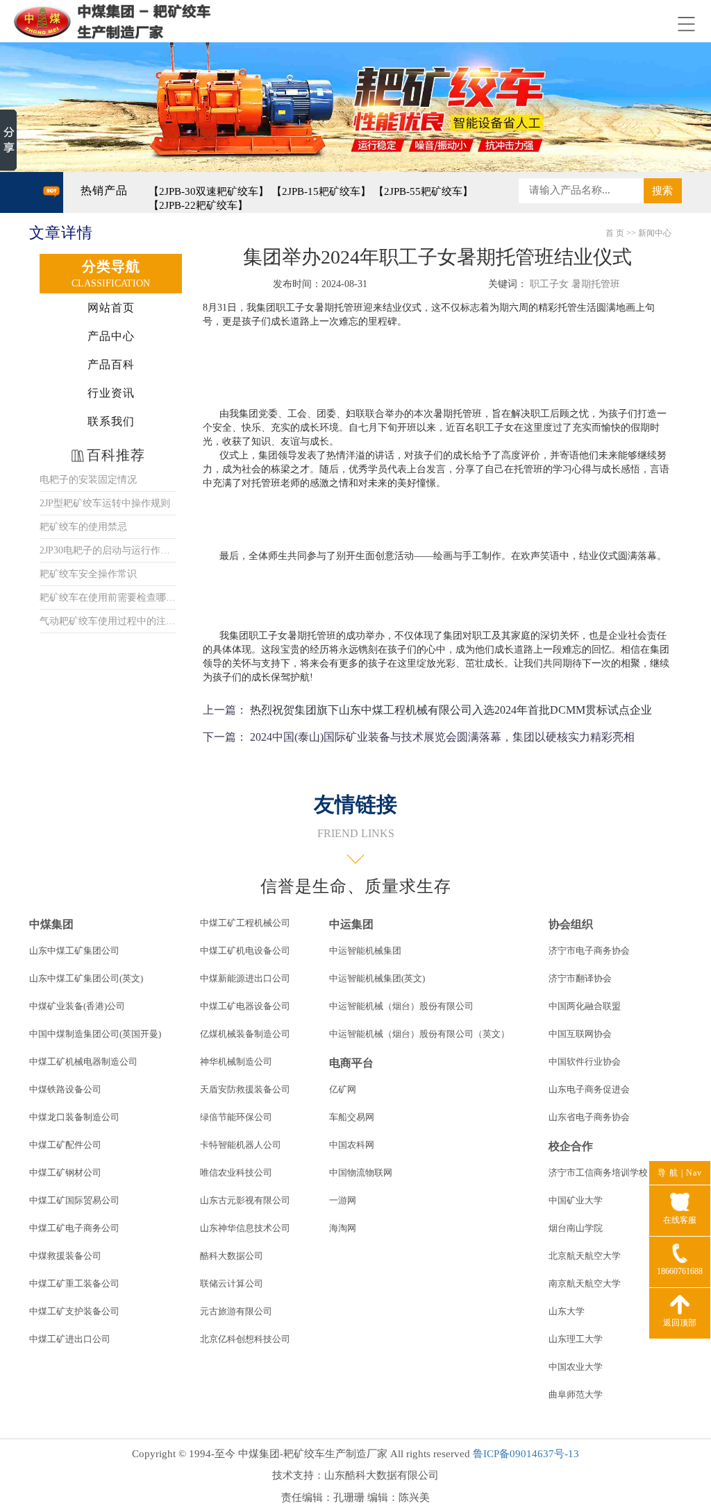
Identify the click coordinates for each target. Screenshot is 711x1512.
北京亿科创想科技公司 (245, 1339)
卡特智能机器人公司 (240, 1145)
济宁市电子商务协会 (589, 950)
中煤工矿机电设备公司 (245, 950)
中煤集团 (51, 924)
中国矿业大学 (576, 1200)
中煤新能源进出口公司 (245, 978)
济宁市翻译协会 (580, 978)
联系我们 (111, 421)
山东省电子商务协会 (589, 1117)
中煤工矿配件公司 (65, 1145)
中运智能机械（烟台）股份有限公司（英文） (419, 1034)
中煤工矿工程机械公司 (245, 923)
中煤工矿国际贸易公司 (74, 1200)
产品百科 (111, 364)
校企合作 (571, 1146)
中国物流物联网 (360, 1172)
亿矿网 (342, 1089)
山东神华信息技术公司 (245, 1228)
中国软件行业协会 (585, 1061)
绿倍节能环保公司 (236, 1117)
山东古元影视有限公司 (245, 1200)
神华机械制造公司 (236, 1061)
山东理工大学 (576, 1339)
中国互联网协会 (580, 1034)
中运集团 (351, 924)
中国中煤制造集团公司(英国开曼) (95, 1034)
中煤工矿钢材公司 (65, 1172)
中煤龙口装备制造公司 (74, 1117)
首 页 (614, 233)
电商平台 (351, 1063)
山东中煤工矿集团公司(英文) (86, 978)
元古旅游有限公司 (236, 1311)
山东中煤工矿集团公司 (74, 950)
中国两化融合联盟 (585, 1006)
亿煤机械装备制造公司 (245, 1034)
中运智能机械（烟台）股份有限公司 (401, 1006)
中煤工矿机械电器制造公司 (83, 1061)
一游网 (342, 1200)
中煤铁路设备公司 (65, 1089)
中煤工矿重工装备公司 (74, 1283)
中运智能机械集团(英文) (377, 978)
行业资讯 (111, 393)
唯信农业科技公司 (236, 1172)
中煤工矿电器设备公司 (245, 1006)
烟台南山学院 (576, 1228)
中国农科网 (351, 1145)
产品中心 (111, 336)
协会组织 (571, 924)
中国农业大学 (576, 1366)
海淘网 (342, 1228)
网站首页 (111, 307)
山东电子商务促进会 (589, 1089)
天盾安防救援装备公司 (245, 1089)
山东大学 (567, 1311)
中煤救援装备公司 (65, 1256)
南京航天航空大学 (585, 1283)
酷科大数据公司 (231, 1256)
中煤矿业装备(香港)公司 (77, 1006)
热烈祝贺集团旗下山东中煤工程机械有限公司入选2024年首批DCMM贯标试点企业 (451, 710)
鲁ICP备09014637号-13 (526, 1453)
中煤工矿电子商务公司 (74, 1228)
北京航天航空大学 (585, 1256)
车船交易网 (351, 1117)
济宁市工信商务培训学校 (598, 1172)
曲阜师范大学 (576, 1394)
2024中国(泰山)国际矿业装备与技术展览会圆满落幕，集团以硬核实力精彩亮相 (442, 737)
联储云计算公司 (231, 1283)
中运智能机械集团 (365, 950)
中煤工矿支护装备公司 (74, 1311)
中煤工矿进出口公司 (69, 1339)
